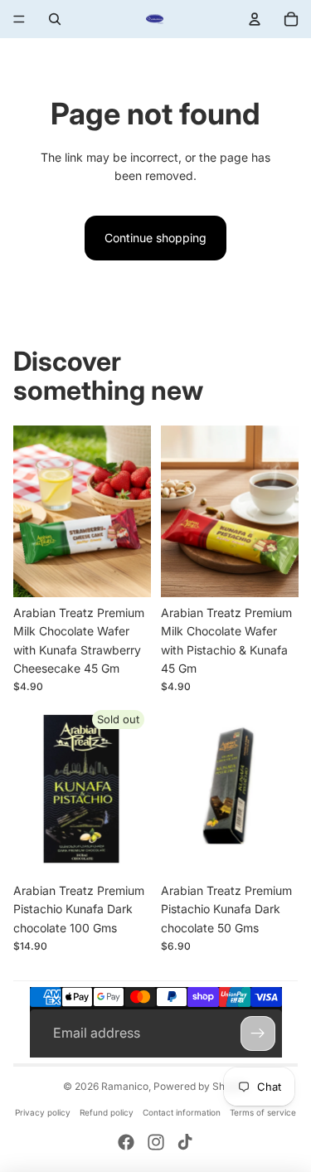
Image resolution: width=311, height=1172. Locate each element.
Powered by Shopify (200, 1086)
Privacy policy (42, 1112)
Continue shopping (155, 238)
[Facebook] (126, 1142)
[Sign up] (258, 1033)
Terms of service (263, 1112)
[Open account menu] (254, 19)
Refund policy (107, 1112)
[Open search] (54, 19)
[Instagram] (156, 1142)
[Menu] (19, 19)
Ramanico (124, 1086)
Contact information (182, 1112)
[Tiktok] (185, 1142)
